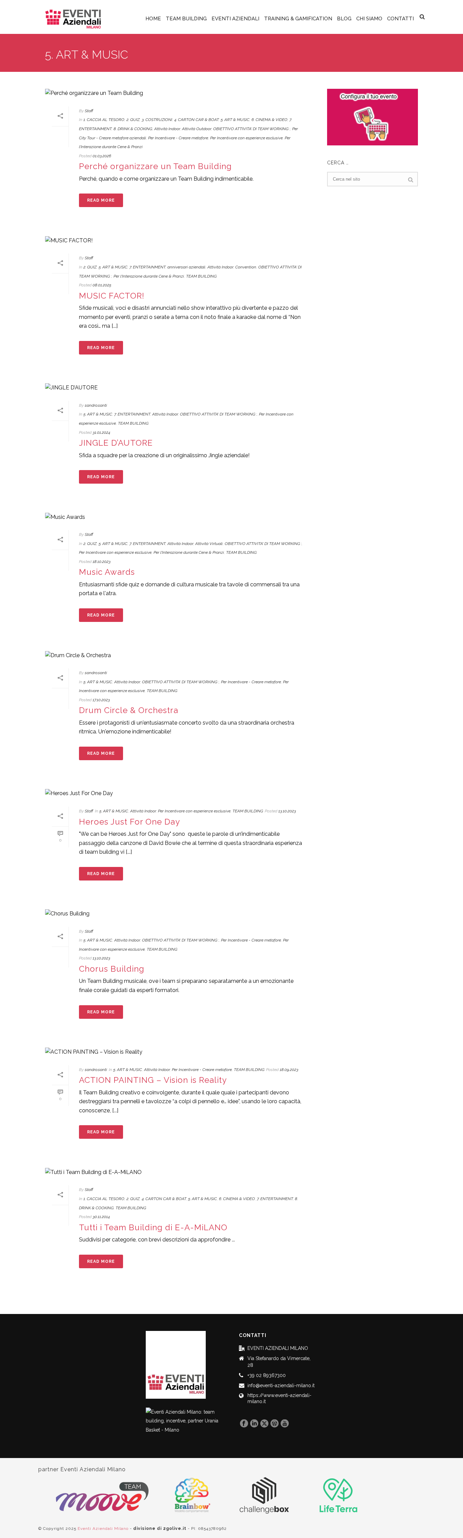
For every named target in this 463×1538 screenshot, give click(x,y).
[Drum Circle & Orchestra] (179, 655)
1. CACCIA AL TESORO (103, 119)
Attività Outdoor (196, 128)
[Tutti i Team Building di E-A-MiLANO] (179, 1172)
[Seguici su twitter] (264, 1423)
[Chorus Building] (179, 913)
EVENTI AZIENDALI (235, 19)
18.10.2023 (101, 561)
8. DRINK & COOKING (133, 128)
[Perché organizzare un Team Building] (179, 93)
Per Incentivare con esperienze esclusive (246, 138)
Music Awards (107, 572)
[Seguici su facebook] (244, 1423)
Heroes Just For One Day (129, 822)
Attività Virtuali (209, 543)
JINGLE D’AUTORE (116, 443)
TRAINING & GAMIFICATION (298, 19)
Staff (89, 110)
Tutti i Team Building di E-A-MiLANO (153, 1227)
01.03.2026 (102, 156)
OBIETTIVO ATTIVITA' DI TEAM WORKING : (251, 128)
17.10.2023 (101, 699)
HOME (153, 19)
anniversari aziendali (186, 267)
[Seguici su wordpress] (274, 1423)
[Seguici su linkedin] (254, 1423)
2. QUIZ (133, 119)
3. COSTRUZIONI (157, 119)
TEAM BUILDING (186, 19)
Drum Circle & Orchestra (128, 710)
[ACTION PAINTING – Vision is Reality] (179, 1052)
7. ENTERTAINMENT (147, 267)
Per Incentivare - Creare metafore (178, 138)
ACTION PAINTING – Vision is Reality (153, 1080)
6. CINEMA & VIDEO (269, 119)
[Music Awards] (179, 517)
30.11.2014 (101, 1216)
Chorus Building (111, 969)
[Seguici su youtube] (285, 1423)
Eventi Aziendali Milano (103, 1528)
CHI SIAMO (369, 19)
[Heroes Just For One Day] (179, 793)
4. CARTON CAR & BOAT (196, 119)
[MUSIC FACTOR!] (179, 240)
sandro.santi (96, 405)
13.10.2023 (287, 811)
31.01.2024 (101, 432)
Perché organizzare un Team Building (155, 166)
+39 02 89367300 (266, 1375)
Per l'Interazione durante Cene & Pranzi (149, 276)
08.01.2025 (102, 285)
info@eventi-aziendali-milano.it (281, 1385)
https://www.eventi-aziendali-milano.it (279, 1398)
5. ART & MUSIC (235, 119)
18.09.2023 (289, 1069)
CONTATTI (400, 19)
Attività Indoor (167, 128)
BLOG (344, 19)
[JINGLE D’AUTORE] (179, 387)
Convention (245, 267)
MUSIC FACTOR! (111, 296)
